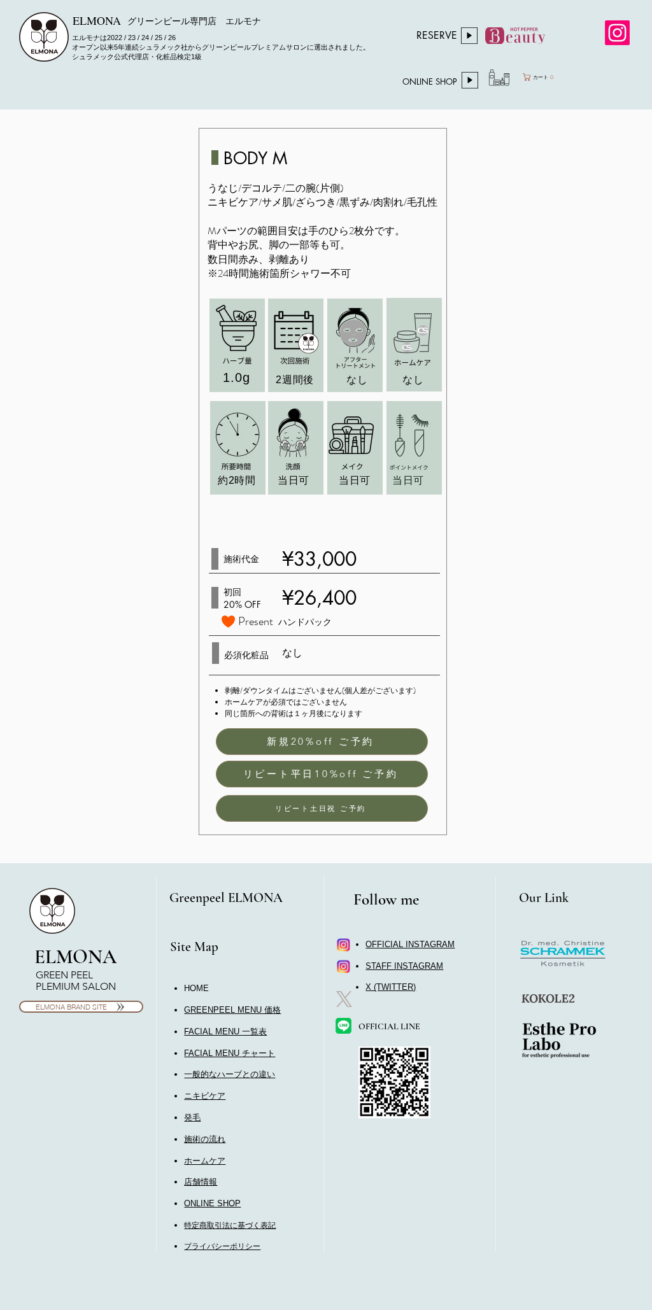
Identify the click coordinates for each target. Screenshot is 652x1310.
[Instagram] (617, 32)
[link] (554, 77)
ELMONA (75, 957)
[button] (229, 1053)
